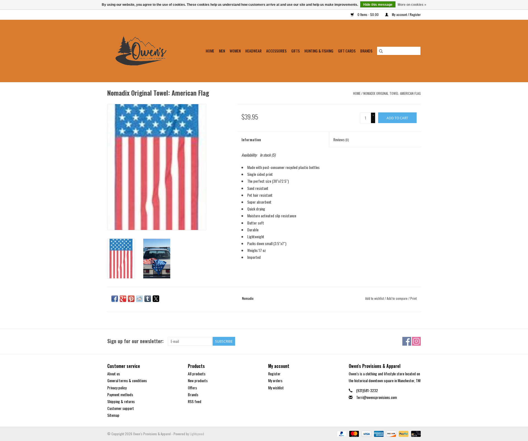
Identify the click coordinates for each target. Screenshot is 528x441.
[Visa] (366, 433)
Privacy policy (117, 387)
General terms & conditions (127, 380)
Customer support (120, 408)
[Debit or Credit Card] (415, 433)
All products (196, 373)
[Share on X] (156, 298)
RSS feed (194, 401)
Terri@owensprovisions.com (376, 397)
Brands (366, 51)
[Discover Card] (390, 433)
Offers (192, 387)
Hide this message (377, 5)
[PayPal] (341, 433)
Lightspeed (197, 433)
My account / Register (406, 14)
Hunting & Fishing (318, 51)
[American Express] (378, 433)
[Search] (381, 50)
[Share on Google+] (123, 298)
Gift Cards (347, 51)
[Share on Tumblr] (147, 298)
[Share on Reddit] (139, 298)
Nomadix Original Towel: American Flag (392, 93)
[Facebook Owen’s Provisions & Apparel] (406, 341)
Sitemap (113, 415)
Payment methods (120, 394)
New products (198, 380)
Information (251, 139)
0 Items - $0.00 (368, 14)
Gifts (295, 51)
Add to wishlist (375, 298)
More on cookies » (412, 5)
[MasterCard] (353, 433)
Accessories (276, 51)
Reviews (341, 139)
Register (274, 373)
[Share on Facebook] (114, 298)
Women (235, 51)
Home (210, 51)
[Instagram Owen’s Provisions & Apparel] (416, 341)
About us (113, 373)
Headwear (253, 51)
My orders (275, 380)
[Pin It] (131, 298)
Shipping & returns (121, 401)
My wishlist (276, 387)
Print (413, 298)
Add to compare (397, 298)
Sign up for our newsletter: (135, 341)
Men (222, 51)
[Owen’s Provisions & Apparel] (144, 51)
